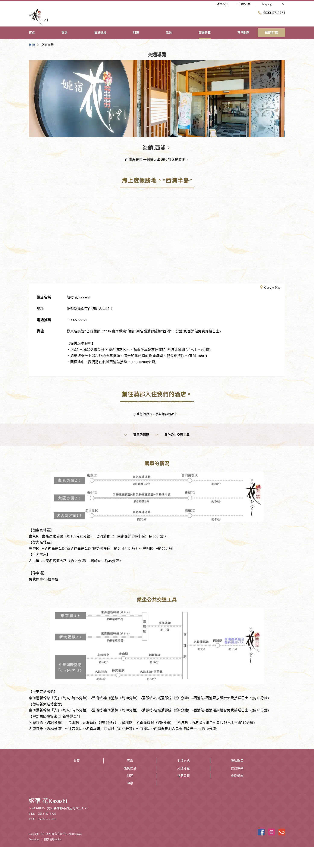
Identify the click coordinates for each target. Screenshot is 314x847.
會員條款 (237, 775)
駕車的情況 (141, 434)
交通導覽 (183, 768)
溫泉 (130, 783)
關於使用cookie (52, 839)
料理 (130, 775)
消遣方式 (183, 760)
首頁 (77, 760)
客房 (130, 760)
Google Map (272, 287)
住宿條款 (237, 768)
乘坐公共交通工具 (177, 434)
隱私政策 (237, 760)
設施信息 (130, 768)
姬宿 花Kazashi (48, 801)
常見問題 (183, 775)
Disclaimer (34, 839)
